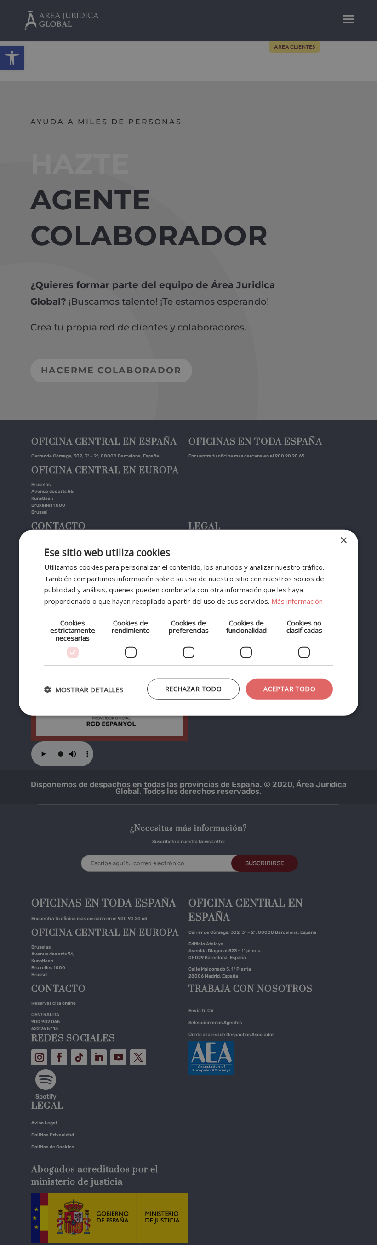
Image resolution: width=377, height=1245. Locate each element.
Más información (297, 601)
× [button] (343, 540)
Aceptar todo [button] (289, 688)
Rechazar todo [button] (193, 688)
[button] (83, 689)
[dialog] (188, 622)
